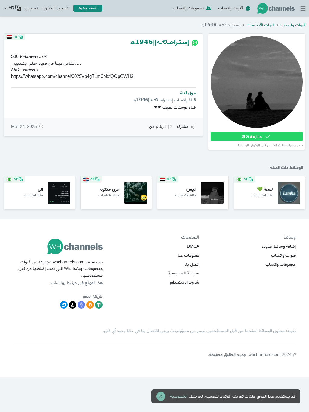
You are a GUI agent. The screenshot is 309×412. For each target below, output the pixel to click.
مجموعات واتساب (188, 8)
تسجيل (31, 8)
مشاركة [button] (182, 127)
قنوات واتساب (230, 8)
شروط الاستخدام (184, 282)
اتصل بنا (191, 265)
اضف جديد (87, 8)
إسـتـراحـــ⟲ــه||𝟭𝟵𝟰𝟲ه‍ (160, 42)
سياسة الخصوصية (183, 273)
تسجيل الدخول (55, 8)
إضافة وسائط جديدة (278, 246)
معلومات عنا (188, 255)
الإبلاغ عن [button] (157, 127)
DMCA (193, 246)
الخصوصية (178, 396)
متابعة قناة (252, 137)
